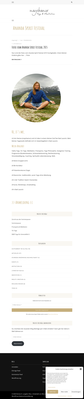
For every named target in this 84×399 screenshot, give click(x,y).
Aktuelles (15, 253)
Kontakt (45, 367)
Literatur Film (17, 270)
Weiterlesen (16, 59)
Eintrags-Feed (16, 371)
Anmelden (15, 367)
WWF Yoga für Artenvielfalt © (21, 234)
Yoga (13, 288)
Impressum (69, 395)
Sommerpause (16, 223)
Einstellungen (76, 392)
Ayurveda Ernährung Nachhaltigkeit (25, 257)
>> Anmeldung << (22, 202)
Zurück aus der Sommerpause (21, 219)
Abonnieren (18, 344)
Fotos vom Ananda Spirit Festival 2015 (29, 47)
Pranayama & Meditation (19, 227)
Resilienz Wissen (17, 284)
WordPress (15, 396)
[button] (81, 369)
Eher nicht (64, 392)
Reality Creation (17, 279)
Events (14, 262)
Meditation (16, 275)
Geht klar (53, 392)
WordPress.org (16, 378)
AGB (44, 374)
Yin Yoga (14, 230)
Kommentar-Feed (17, 374)
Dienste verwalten (51, 387)
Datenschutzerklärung (62, 395)
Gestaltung (16, 266)
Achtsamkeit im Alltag (19, 249)
